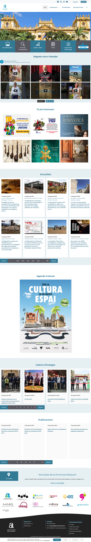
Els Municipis (66, 7)
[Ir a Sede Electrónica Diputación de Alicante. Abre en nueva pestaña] (7, 46)
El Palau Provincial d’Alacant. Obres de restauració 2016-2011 (10, 431)
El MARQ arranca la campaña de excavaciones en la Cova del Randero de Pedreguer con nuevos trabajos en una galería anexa (10, 207)
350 (23, 261)
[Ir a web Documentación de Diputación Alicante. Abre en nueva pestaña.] (38, 46)
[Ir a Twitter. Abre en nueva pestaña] (61, 1)
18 (17, 462)
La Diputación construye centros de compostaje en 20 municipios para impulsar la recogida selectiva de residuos (33, 204)
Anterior (3, 261)
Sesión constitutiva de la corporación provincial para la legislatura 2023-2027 (10, 401)
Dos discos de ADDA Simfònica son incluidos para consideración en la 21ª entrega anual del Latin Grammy (80, 244)
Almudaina (73, 198)
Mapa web (71, 533)
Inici (45, 7)
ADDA (72, 238)
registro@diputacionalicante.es (57, 525)
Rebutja (65, 539)
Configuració (75, 539)
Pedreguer (4, 200)
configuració (47, 540)
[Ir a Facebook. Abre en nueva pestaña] (58, 1)
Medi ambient (28, 198)
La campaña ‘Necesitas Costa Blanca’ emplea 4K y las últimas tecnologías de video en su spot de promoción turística (56, 244)
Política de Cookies (73, 529)
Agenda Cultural (45, 276)
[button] (87, 7)
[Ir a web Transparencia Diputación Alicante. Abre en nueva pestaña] (22, 46)
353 (38, 261)
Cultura (3, 198)
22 (34, 462)
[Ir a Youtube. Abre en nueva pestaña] (67, 1)
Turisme (60, 238)
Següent (53, 261)
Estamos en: (27, 521)
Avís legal (71, 524)
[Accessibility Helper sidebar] (1, 16)
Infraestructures (29, 238)
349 (17, 261)
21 (30, 462)
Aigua (2, 238)
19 (21, 462)
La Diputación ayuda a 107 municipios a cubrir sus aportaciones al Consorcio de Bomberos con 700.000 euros (57, 206)
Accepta (57, 539)
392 (47, 261)
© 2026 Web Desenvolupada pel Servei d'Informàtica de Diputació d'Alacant (45, 536)
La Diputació (53, 7)
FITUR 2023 (28, 399)
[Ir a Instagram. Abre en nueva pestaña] (64, 1)
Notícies (12, 198)
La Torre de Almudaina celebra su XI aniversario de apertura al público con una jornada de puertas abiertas (80, 205)
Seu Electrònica (78, 7)
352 (33, 261)
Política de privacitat (74, 526)
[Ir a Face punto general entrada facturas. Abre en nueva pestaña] (53, 46)
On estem (9, 478)
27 (42, 462)
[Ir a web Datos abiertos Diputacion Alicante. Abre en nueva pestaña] (83, 46)
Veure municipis (57, 483)
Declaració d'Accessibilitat (75, 531)
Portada (10, 200)
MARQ (7, 198)
